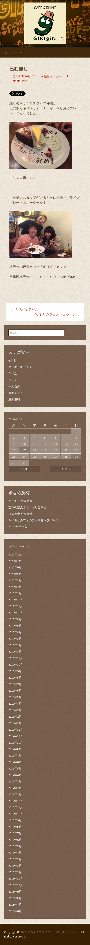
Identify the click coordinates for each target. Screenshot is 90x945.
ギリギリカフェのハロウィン (56, 314)
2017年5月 (15, 768)
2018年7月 (15, 684)
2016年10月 (15, 814)
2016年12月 (15, 801)
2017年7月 (15, 755)
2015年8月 (15, 898)
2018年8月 (15, 678)
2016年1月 (15, 872)
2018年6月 (15, 690)
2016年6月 (15, 840)
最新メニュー (53, 76)
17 (24, 450)
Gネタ (12, 360)
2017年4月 (15, 775)
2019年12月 (15, 600)
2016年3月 (15, 859)
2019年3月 (15, 639)
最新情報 (14, 399)
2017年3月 (15, 781)
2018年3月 (15, 710)
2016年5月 (15, 846)
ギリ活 (12, 373)
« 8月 (24, 469)
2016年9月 (15, 820)
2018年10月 (15, 665)
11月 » (66, 469)
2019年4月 (15, 632)
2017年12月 (15, 729)
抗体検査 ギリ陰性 (20, 514)
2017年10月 (15, 742)
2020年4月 (15, 580)
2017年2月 (15, 788)
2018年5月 (15, 697)
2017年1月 (15, 794)
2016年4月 (15, 853)
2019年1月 (15, 652)
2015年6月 (15, 911)
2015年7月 (15, 905)
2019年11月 (15, 606)
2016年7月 (15, 833)
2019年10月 (15, 613)
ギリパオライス (25, 309)
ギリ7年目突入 (17, 527)
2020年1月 (15, 593)
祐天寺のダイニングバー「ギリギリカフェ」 (50, 932)
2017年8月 (15, 749)
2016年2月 (15, 866)
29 (76, 456)
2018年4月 (15, 703)
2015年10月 (15, 885)
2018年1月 (15, 723)
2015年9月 (15, 892)
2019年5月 (15, 626)
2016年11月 (15, 807)
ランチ (12, 380)
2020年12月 (15, 554)
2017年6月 (15, 762)
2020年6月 (15, 567)
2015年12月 (15, 879)
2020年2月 (15, 587)
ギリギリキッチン (20, 367)
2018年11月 (15, 658)
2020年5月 (15, 574)
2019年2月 (15, 645)
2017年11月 (15, 736)
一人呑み (14, 386)
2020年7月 (15, 561)
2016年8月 (15, 827)
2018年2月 (15, 716)
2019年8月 (15, 619)
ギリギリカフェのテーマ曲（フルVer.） (34, 520)
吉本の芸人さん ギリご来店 (27, 507)
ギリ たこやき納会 (20, 501)
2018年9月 (15, 671)
